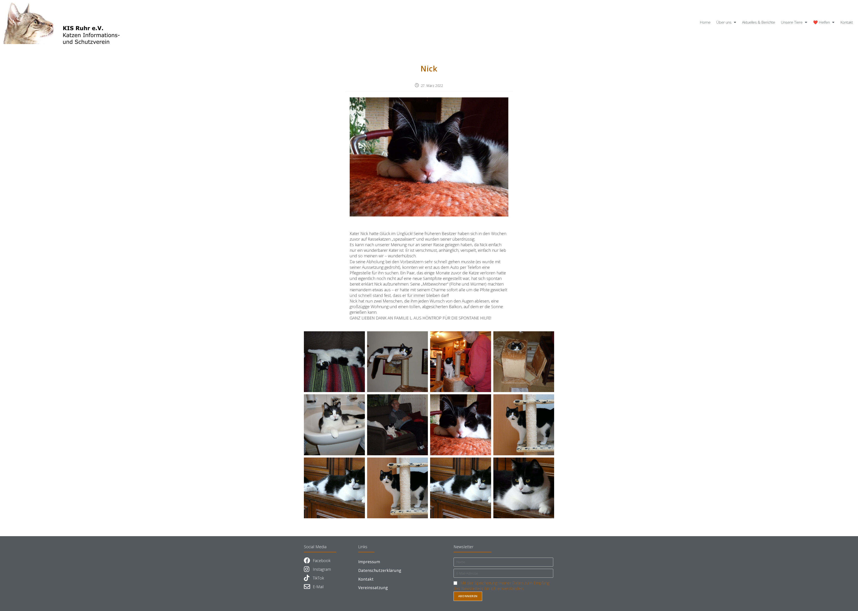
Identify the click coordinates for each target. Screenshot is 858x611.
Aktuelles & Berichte (758, 22)
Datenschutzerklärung (379, 570)
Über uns (724, 22)
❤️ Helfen (821, 22)
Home (705, 22)
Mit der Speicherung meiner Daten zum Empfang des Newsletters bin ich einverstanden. (501, 585)
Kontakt (846, 22)
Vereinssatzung (373, 587)
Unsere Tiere (792, 22)
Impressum (369, 561)
